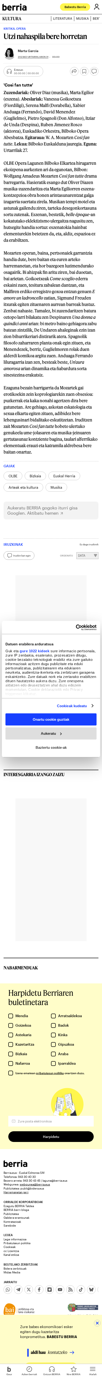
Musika (82, 18)
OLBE (13, 476)
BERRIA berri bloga (16, 1209)
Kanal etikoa (11, 1254)
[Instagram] (50, 1290)
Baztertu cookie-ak (51, 747)
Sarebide (10, 1225)
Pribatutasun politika (17, 1243)
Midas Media (12, 1272)
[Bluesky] (91, 1290)
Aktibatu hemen (43, 513)
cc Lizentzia (11, 1250)
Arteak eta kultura (23, 487)
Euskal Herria (64, 476)
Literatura (62, 18)
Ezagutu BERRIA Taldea (19, 1206)
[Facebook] (39, 1290)
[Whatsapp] (8, 1290)
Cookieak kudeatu (72, 706)
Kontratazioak (12, 1221)
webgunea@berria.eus (35, 1184)
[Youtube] (60, 1290)
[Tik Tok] (81, 1290)
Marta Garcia (28, 51)
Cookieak (10, 1246)
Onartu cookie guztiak (51, 719)
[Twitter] (29, 1290)
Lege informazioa (15, 1239)
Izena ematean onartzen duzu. (49, 1073)
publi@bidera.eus (32, 1188)
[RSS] (70, 1290)
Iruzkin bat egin (22, 555)
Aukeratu (48, 733)
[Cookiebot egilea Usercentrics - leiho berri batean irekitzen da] (76, 627)
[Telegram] (18, 1290)
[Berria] (15, 1165)
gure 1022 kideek (34, 651)
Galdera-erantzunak (16, 1217)
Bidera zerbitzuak (15, 1268)
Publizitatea (11, 1213)
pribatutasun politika (50, 1073)
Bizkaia (35, 476)
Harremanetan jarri (16, 1192)
